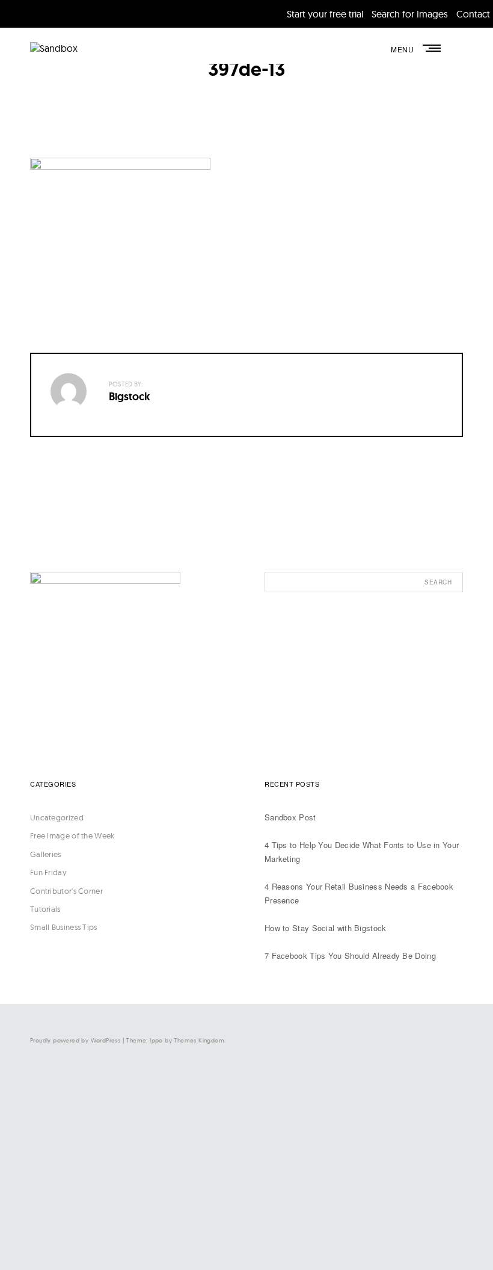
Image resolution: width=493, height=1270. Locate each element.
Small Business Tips (63, 927)
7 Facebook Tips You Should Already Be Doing (350, 955)
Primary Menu (433, 48)
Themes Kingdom (199, 1040)
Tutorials (45, 909)
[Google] (343, 1231)
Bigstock (129, 396)
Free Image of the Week (72, 835)
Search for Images (410, 14)
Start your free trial (325, 14)
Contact (473, 14)
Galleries (45, 854)
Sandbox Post (290, 817)
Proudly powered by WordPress (75, 1040)
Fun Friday (48, 872)
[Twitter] (343, 1132)
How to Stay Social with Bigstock (326, 928)
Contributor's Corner (66, 891)
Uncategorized (57, 817)
